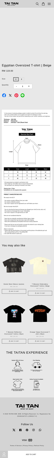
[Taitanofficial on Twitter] (14, 431)
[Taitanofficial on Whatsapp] (40, 431)
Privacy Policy (28, 445)
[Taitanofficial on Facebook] (20, 431)
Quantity (5, 85)
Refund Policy (39, 445)
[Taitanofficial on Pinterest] (27, 431)
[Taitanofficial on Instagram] (33, 431)
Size (3, 79)
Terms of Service (16, 445)
